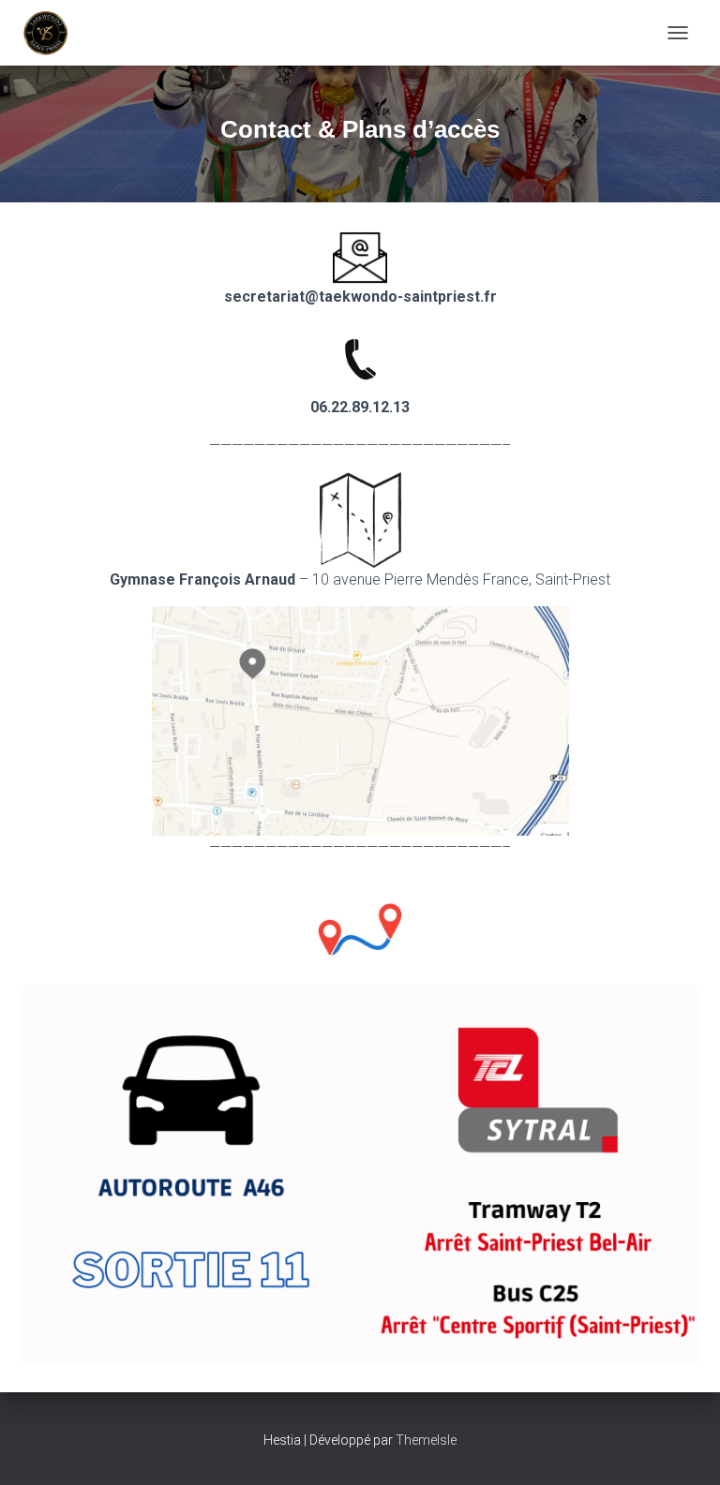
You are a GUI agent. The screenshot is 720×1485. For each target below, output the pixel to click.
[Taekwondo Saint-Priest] (52, 32)
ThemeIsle (426, 1440)
